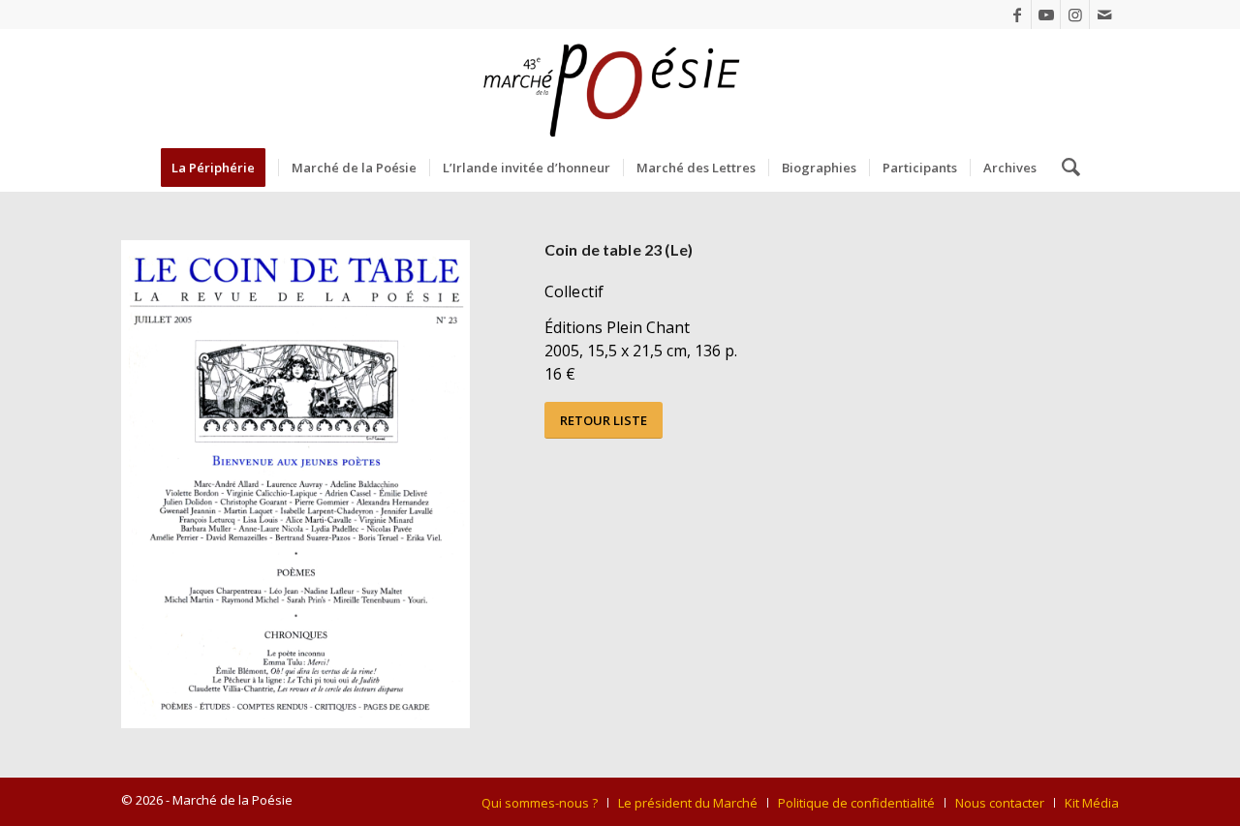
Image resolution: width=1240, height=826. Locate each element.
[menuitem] (219, 167)
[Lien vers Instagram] (1075, 14)
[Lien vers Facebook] (1017, 14)
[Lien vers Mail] (1104, 14)
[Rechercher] (1064, 167)
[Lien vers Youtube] (1046, 14)
